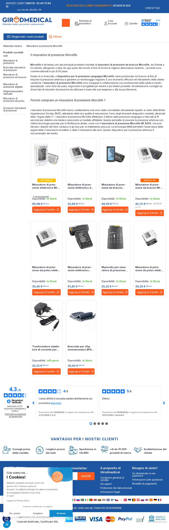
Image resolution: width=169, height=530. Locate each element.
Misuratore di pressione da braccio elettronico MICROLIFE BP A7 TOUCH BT (113, 186)
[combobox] (63, 23)
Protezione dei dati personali (116, 487)
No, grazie (14, 513)
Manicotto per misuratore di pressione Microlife (114, 269)
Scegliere (38, 513)
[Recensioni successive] (164, 403)
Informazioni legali (110, 491)
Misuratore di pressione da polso (13, 99)
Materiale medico (13, 46)
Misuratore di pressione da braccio (15, 75)
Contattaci (152, 8)
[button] (7, 524)
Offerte (56, 36)
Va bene (61, 513)
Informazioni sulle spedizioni (147, 479)
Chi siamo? (106, 484)
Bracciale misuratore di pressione (14, 68)
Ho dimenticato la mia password (143, 474)
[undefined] (28, 407)
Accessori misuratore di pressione (14, 109)
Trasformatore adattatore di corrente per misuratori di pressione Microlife (46, 348)
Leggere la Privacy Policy (18, 501)
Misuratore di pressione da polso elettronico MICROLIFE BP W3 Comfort (46, 269)
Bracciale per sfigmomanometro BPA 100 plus (80, 348)
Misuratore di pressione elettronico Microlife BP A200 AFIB (45, 186)
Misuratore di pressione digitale (13, 85)
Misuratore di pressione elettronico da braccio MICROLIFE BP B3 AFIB (80, 186)
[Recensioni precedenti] (33, 403)
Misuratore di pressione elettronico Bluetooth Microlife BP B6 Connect (80, 269)
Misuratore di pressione (10, 61)
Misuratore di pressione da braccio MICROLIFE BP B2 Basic (148, 186)
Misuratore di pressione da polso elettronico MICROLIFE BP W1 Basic (149, 269)
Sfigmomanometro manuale (13, 92)
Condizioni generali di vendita (112, 478)
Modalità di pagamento (144, 483)
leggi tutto (56, 403)
